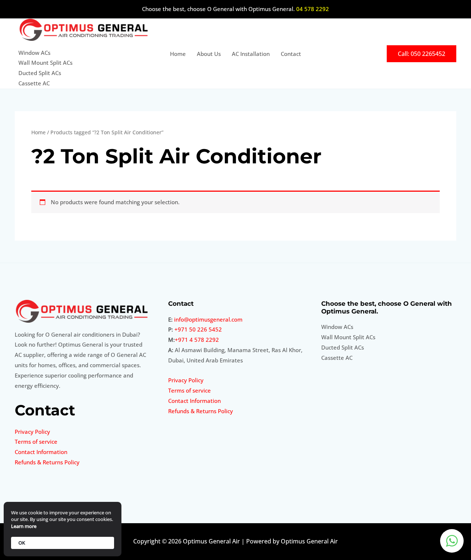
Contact (291, 53)
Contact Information (41, 452)
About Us (209, 53)
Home (178, 53)
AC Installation (251, 53)
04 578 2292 (312, 9)
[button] (421, 53)
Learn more (23, 526)
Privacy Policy (32, 431)
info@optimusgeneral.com (208, 319)
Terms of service (36, 441)
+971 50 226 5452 (198, 329)
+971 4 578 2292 (197, 339)
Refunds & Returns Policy (47, 462)
